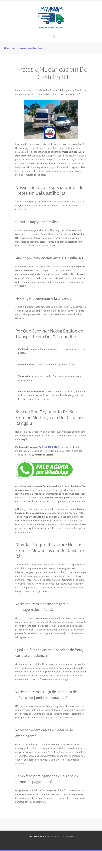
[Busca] (51, 34)
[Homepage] (51, 18)
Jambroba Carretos (36, 836)
